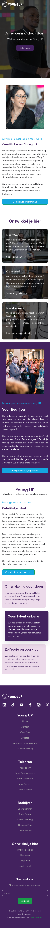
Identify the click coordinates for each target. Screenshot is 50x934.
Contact (25, 726)
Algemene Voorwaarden (25, 743)
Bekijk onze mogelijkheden (25, 470)
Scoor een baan (14, 256)
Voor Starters (25, 784)
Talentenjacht (25, 830)
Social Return (25, 814)
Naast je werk (25, 866)
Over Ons (25, 732)
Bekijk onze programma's (25, 201)
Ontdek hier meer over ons (18, 572)
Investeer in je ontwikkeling (19, 333)
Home (25, 721)
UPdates (25, 737)
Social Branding (25, 819)
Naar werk (25, 855)
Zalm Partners (35, 917)
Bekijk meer (25, 48)
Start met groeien (14, 293)
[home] (12, 4)
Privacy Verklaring (25, 748)
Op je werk (25, 860)
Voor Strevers (25, 789)
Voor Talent (25, 767)
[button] (46, 4)
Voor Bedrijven (25, 808)
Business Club (25, 825)
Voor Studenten (25, 778)
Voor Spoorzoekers (25, 773)
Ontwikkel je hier (25, 849)
